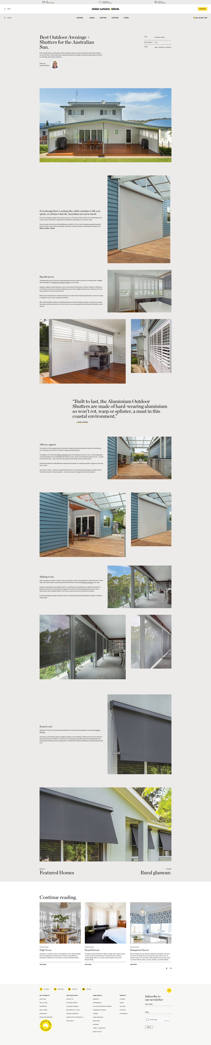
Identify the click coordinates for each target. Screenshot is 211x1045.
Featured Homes (160, 37)
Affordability (97, 1002)
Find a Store (43, 1002)
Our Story (43, 999)
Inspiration (43, 1006)
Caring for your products (74, 1017)
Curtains (79, 18)
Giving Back (43, 1013)
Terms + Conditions (99, 1028)
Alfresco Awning (62, 455)
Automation (123, 1013)
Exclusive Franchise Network (102, 1006)
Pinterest (168, 47)
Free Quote (202, 9)
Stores (126, 18)
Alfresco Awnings (87, 582)
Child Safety (70, 1021)
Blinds (92, 18)
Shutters (103, 18)
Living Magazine (98, 1017)
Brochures (96, 1021)
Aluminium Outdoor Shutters (61, 282)
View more (43, 964)
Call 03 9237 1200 (201, 18)
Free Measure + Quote (73, 1010)
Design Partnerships (46, 1017)
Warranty (96, 999)
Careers (95, 1013)
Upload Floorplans (72, 1013)
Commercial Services (99, 1010)
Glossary (96, 1024)
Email (156, 47)
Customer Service (71, 1002)
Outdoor (115, 18)
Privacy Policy (97, 1031)
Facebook (162, 47)
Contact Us (69, 999)
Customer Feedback (72, 1006)
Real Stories (43, 1010)
